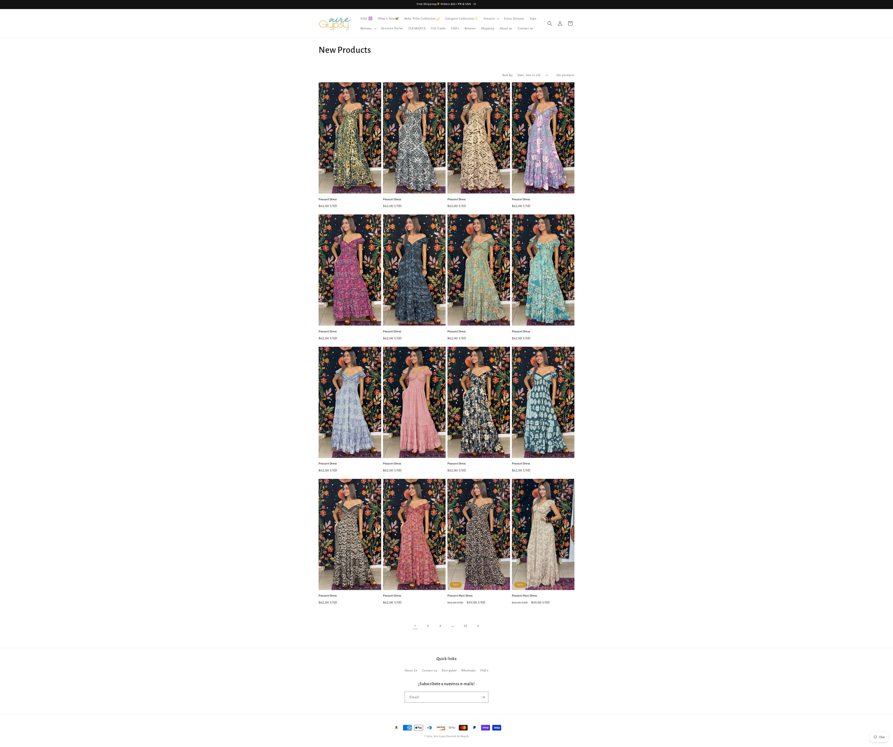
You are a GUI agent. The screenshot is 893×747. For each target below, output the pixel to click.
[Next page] (478, 626)
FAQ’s (484, 670)
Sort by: (507, 75)
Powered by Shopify (457, 736)
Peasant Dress (328, 199)
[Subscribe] (483, 697)
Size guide (449, 670)
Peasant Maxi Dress (460, 595)
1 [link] (415, 626)
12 (465, 625)
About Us (410, 670)
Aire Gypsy (440, 736)
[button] (491, 18)
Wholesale (468, 670)
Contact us (429, 670)
